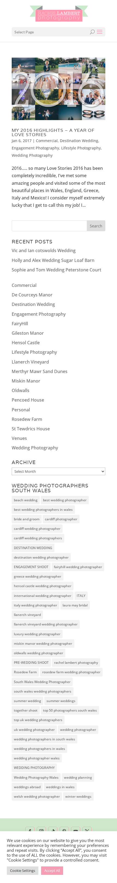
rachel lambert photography (76, 662)
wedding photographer (78, 729)
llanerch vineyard (27, 614)
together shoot (26, 710)
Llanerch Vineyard (30, 362)
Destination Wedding (79, 140)
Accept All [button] (52, 870)
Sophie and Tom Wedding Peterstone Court (56, 270)
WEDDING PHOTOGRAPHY (34, 767)
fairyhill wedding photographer (78, 567)
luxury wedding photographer (37, 634)
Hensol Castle (26, 343)
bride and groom (26, 519)
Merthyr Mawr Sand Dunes (39, 371)
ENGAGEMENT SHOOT (31, 567)
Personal (21, 410)
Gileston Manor (28, 333)
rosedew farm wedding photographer (71, 672)
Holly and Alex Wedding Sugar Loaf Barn (53, 260)
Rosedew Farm (27, 419)
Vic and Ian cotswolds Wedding (44, 250)
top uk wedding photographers (38, 720)
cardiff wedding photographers (38, 538)
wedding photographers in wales (39, 748)
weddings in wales (60, 787)
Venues (19, 438)
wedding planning (78, 777)
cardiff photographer (61, 519)
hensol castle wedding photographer (42, 586)
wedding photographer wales (37, 758)
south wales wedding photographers (42, 691)
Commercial (47, 140)
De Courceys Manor (32, 295)
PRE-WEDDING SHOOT (31, 662)
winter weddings (78, 796)
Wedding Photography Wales (36, 777)
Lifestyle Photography (81, 148)
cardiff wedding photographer (37, 528)
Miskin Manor (26, 381)
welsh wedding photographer (37, 796)
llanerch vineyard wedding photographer (46, 624)
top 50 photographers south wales (70, 710)
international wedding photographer (42, 595)
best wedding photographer (65, 500)
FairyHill (20, 324)
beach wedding (26, 500)
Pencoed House (28, 400)
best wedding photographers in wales (43, 509)
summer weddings (61, 701)
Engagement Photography (35, 148)
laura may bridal (75, 605)
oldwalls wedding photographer (38, 653)
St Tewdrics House (31, 429)
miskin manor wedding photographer (43, 643)
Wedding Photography (32, 155)
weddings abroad (27, 787)
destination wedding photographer (41, 557)
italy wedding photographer (35, 605)
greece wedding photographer (37, 576)
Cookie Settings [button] (22, 870)
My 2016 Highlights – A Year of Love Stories (53, 132)
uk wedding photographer (34, 729)
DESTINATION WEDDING (33, 548)
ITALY (81, 595)
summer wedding (27, 701)
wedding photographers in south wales (44, 739)
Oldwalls (20, 390)
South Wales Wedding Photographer (42, 682)
